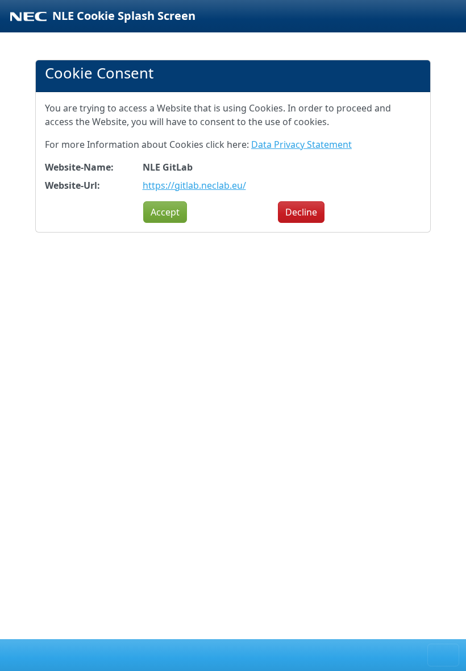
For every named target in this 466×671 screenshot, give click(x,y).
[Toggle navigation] (443, 655)
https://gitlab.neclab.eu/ (194, 185)
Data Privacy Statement (301, 144)
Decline (301, 212)
